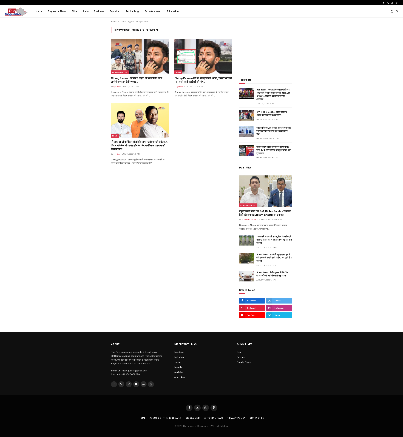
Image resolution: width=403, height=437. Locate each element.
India (86, 11)
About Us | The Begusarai (166, 418)
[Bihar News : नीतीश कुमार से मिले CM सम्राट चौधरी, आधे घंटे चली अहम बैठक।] (246, 276)
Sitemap (241, 357)
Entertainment (153, 11)
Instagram (179, 357)
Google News (244, 362)
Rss (239, 352)
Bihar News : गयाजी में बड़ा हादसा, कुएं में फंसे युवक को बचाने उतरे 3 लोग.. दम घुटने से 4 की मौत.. (274, 257)
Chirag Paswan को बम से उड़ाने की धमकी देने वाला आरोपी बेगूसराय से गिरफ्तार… (136, 80)
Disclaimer (193, 418)
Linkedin (178, 367)
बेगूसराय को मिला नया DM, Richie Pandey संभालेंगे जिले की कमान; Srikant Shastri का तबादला (265, 213)
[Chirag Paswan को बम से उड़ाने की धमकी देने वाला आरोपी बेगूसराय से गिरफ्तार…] (140, 56)
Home (39, 11)
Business (99, 11)
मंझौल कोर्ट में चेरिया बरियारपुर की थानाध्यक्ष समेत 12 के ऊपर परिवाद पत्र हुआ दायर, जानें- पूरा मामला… (274, 150)
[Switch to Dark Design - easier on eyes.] (392, 11)
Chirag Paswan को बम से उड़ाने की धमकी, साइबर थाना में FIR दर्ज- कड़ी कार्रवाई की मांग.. (203, 80)
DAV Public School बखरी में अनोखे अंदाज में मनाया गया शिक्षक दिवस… (271, 113)
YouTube (178, 372)
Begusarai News (57, 11)
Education (173, 11)
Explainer (115, 11)
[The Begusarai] (16, 11)
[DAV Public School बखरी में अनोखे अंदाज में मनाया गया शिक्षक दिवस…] (246, 115)
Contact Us (257, 418)
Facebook (179, 352)
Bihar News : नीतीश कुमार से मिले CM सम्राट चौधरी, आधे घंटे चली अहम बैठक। (272, 274)
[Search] (396, 11)
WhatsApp (179, 377)
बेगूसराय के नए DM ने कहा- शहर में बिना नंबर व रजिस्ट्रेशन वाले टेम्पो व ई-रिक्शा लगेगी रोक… (273, 131)
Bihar (75, 11)
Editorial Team (213, 418)
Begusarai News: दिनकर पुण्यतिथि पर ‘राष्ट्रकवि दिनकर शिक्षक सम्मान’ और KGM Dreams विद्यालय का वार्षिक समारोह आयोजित (273, 94)
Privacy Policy (236, 418)
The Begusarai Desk (249, 219)
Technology (132, 11)
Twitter (177, 362)
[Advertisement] (265, 49)
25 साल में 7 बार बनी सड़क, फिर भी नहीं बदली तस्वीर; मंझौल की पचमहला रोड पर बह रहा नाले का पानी (274, 239)
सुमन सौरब (116, 86)
